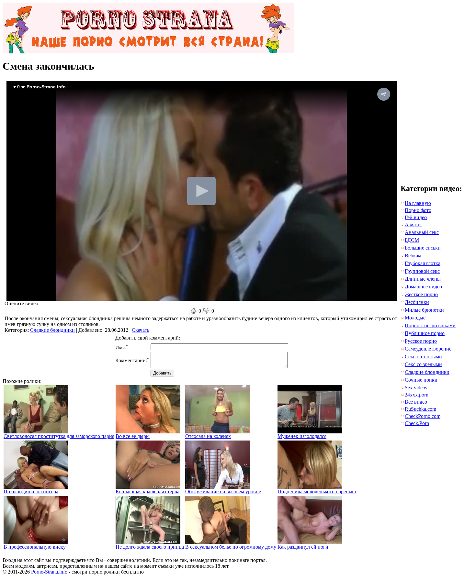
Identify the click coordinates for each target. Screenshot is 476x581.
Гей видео (416, 217)
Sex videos (416, 387)
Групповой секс (422, 271)
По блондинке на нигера (31, 491)
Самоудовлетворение (428, 349)
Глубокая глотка (422, 263)
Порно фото (418, 210)
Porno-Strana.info (49, 572)
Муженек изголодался (302, 436)
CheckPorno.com (422, 416)
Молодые (415, 317)
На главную (418, 203)
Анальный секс (422, 232)
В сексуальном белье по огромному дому (230, 547)
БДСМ (412, 240)
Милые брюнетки (424, 310)
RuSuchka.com (420, 409)
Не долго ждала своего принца (150, 547)
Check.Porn (417, 423)
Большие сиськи (423, 248)
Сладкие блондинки (52, 330)
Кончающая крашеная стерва (147, 491)
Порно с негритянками (430, 325)
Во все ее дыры (133, 436)
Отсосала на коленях (208, 436)
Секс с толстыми (423, 356)
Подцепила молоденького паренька (317, 491)
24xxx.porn (416, 394)
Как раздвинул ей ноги (303, 547)
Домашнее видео (423, 286)
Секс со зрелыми (423, 364)
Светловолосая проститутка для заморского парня (59, 436)
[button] (383, 94)
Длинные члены (423, 279)
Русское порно (421, 341)
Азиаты (413, 224)
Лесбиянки (417, 302)
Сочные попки (421, 380)
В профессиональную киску (35, 547)
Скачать (140, 330)
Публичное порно (425, 333)
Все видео (416, 402)
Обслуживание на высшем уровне (223, 491)
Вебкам (413, 255)
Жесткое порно (421, 294)
